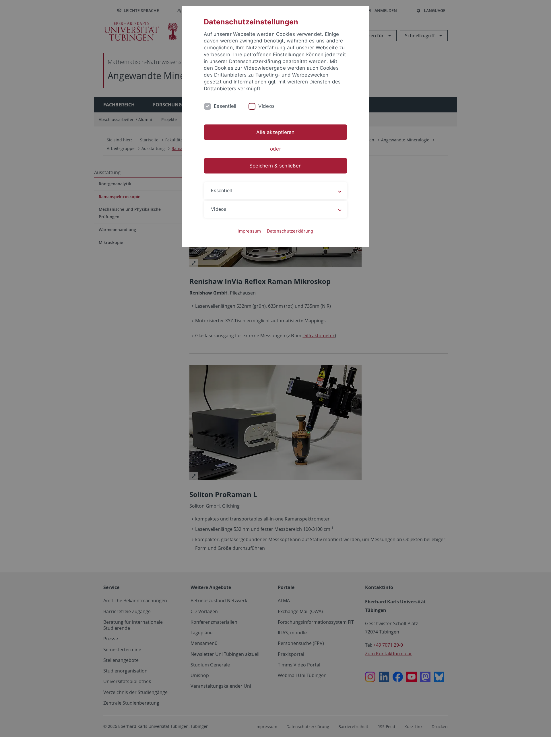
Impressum (249, 231)
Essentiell (225, 106)
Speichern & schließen (275, 166)
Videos (266, 106)
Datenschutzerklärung (290, 231)
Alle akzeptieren (275, 132)
